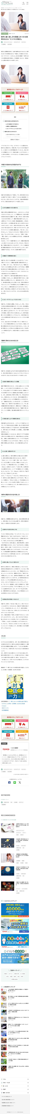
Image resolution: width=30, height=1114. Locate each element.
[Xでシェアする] (20, 782)
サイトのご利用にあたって (7, 1096)
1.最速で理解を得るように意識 (13, 134)
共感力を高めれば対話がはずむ (12, 121)
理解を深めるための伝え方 (11, 131)
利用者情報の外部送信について (7, 1105)
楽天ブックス (5, 708)
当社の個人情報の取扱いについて (8, 1099)
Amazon (4, 706)
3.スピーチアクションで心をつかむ (13, 128)
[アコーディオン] (28, 1079)
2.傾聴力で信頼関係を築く (12, 126)
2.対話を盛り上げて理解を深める (13, 136)
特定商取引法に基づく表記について (8, 1102)
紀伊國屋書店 (5, 710)
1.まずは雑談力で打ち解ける (12, 124)
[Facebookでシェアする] (9, 783)
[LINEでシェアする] (14, 783)
